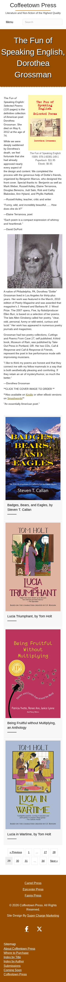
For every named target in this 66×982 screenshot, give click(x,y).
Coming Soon (13, 970)
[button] (26, 929)
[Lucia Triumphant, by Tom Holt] (33, 574)
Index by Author (14, 961)
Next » (54, 860)
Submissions (12, 965)
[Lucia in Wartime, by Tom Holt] (33, 792)
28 (54, 852)
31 (26, 860)
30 (17, 860)
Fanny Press (33, 895)
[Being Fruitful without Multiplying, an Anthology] (33, 683)
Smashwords (14, 398)
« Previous (16, 852)
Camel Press (33, 883)
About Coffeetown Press (19, 948)
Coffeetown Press (15, 974)
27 (45, 852)
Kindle (29, 394)
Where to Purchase (16, 952)
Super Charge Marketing (43, 915)
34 (43, 860)
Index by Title (12, 957)
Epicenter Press (33, 889)
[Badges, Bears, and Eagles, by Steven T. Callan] (33, 468)
